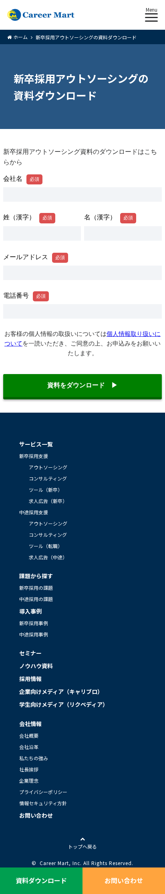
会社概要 (28, 735)
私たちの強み (33, 758)
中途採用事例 (33, 634)
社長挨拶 (28, 769)
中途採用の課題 (36, 598)
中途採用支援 (33, 512)
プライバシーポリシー (43, 791)
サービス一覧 (36, 444)
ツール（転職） (45, 545)
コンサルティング (48, 478)
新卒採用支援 (33, 455)
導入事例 (30, 611)
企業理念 (28, 780)
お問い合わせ (36, 815)
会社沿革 (28, 746)
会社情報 (30, 724)
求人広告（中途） (48, 557)
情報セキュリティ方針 (43, 803)
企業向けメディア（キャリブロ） (61, 691)
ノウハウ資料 (36, 666)
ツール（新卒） (45, 489)
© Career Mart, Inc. (57, 862)
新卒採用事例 (33, 623)
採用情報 (30, 679)
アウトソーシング (48, 467)
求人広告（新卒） (48, 500)
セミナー (30, 653)
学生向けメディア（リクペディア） (63, 704)
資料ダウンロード (41, 880)
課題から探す (36, 576)
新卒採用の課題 (36, 587)
